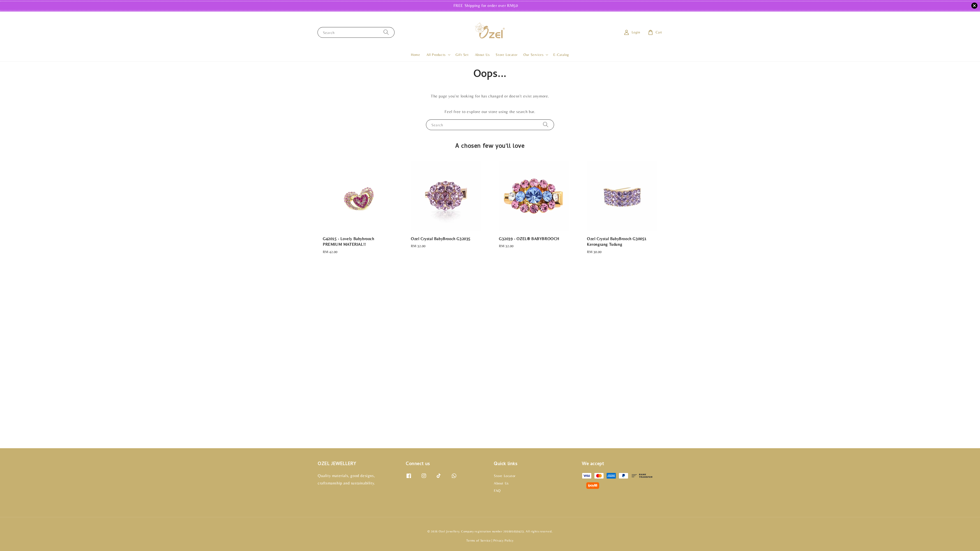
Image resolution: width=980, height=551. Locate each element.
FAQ (497, 491)
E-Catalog (561, 55)
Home (415, 55)
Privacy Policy (503, 540)
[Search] (386, 32)
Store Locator (506, 55)
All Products (436, 55)
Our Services (533, 55)
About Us (482, 55)
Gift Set (462, 55)
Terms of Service (478, 540)
